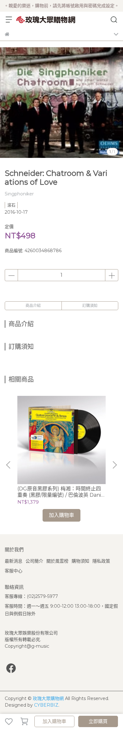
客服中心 (13, 571)
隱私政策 (101, 561)
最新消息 (13, 561)
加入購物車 (54, 721)
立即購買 (98, 721)
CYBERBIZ (46, 705)
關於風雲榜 (57, 561)
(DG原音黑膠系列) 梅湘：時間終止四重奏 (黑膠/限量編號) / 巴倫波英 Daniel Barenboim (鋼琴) (61, 492)
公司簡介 (34, 561)
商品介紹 (33, 305)
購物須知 (80, 561)
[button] (114, 465)
